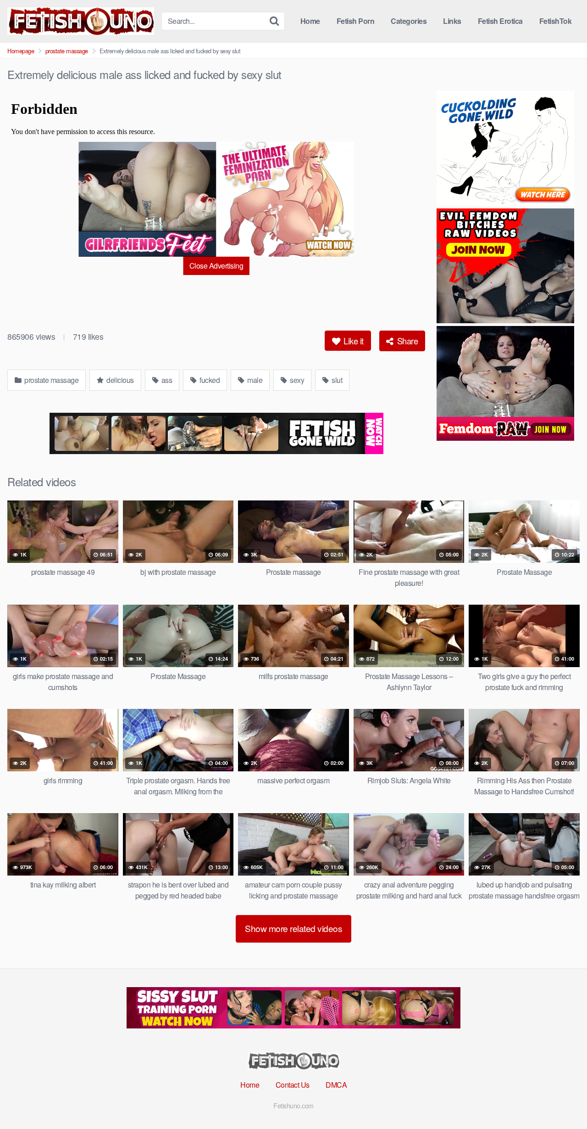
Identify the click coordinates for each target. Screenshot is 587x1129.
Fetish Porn (356, 21)
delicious (119, 380)
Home (310, 21)
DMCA (336, 1084)
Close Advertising (216, 265)
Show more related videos (293, 928)
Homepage (20, 50)
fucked (209, 380)
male (254, 380)
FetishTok (555, 21)
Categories (408, 21)
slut (336, 380)
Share (406, 341)
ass (166, 380)
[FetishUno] (80, 21)
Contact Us (293, 1084)
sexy (296, 380)
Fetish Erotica (500, 21)
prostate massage (66, 50)
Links (452, 21)
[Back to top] (561, 1100)
